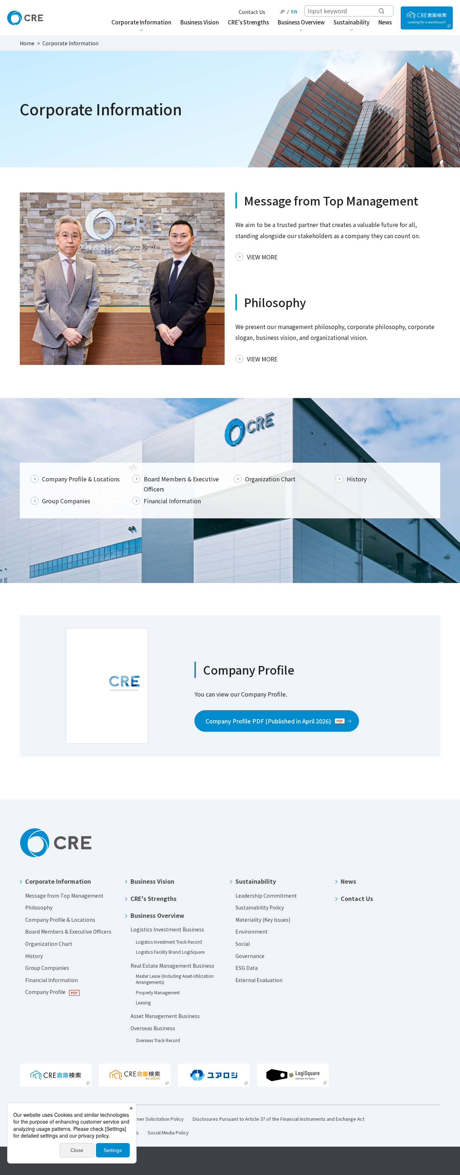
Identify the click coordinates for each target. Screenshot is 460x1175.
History (357, 479)
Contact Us (252, 11)
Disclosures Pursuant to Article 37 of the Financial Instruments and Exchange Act (278, 1118)
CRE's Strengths (153, 898)
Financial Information (172, 500)
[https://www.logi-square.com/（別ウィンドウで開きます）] (427, 17)
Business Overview (157, 915)
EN (294, 11)
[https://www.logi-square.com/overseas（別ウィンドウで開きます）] (135, 1075)
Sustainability (255, 881)
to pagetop (438, 839)
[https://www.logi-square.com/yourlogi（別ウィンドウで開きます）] (214, 1075)
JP (282, 11)
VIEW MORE (262, 257)
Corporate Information (58, 881)
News (348, 881)
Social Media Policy (168, 1132)
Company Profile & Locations (81, 479)
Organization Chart (270, 479)
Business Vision (152, 881)
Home (27, 43)
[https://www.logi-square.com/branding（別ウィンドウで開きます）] (293, 1075)
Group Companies (66, 500)
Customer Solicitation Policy (153, 1118)
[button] (67, 878)
